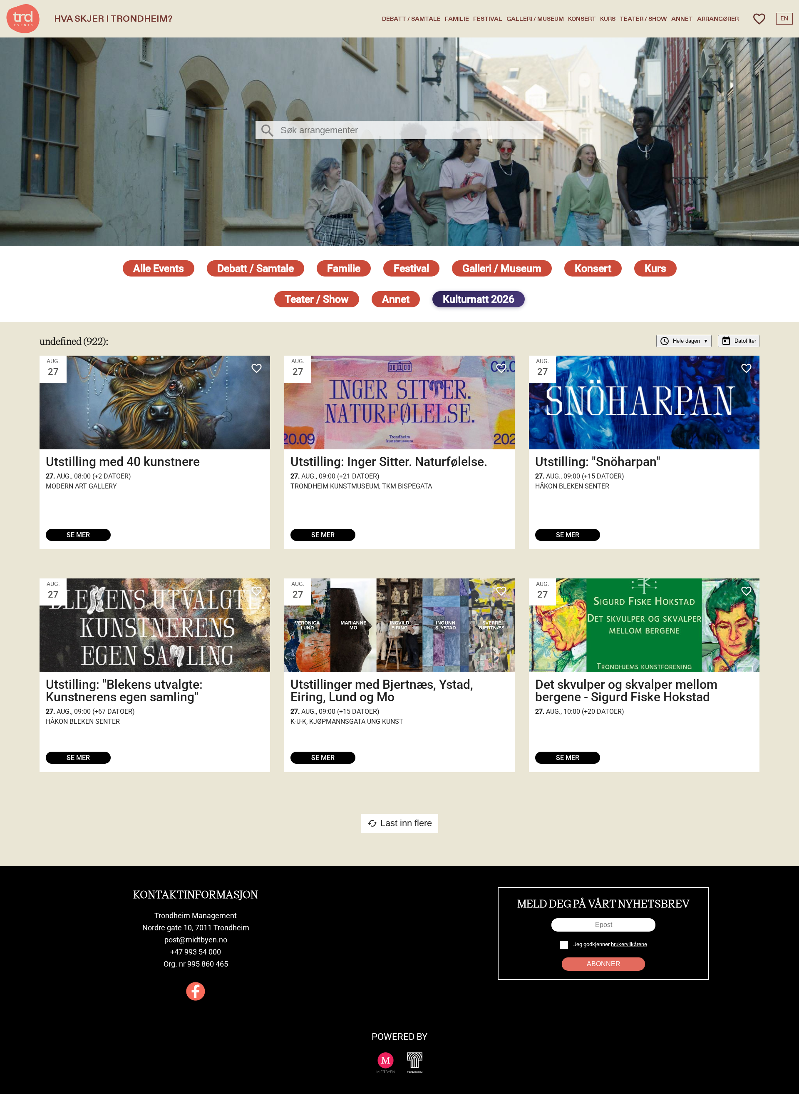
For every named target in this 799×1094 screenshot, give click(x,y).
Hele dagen (684, 341)
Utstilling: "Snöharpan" (597, 461)
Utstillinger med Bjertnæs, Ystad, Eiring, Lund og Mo (381, 690)
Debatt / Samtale (411, 18)
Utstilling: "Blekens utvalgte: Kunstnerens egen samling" (124, 690)
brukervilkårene (629, 944)
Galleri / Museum (535, 18)
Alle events (158, 268)
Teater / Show (643, 18)
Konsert (582, 18)
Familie (457, 18)
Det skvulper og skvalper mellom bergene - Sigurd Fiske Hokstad (626, 690)
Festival (487, 18)
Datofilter (738, 341)
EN (784, 18)
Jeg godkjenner (609, 944)
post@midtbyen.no (195, 939)
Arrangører (718, 18)
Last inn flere (399, 823)
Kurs (607, 18)
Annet (682, 18)
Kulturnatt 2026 (478, 299)
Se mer (78, 535)
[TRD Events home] (23, 18)
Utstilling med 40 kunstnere (123, 461)
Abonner (603, 963)
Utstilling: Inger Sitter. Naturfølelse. (388, 461)
